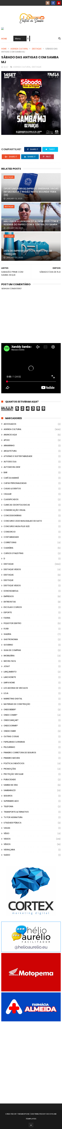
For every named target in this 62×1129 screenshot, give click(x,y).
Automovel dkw (12, 467)
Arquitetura (10, 451)
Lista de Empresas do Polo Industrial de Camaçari (28, 252)
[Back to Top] (31, 1125)
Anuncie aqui (10, 434)
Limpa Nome (9, 682)
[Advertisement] (31, 1058)
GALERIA (7, 634)
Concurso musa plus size (17, 526)
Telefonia (8, 806)
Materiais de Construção (17, 704)
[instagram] (48, 3)
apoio (7, 440)
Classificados (11, 499)
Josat (7, 666)
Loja (6, 693)
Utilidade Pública (12, 822)
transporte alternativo (16, 811)
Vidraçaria (9, 849)
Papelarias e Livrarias (14, 741)
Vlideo (7, 855)
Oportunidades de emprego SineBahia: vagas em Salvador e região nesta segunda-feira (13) (31, 191)
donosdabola (11, 591)
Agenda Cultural (19, 48)
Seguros (8, 795)
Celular (7, 494)
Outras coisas (11, 736)
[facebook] (53, 3)
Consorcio (10, 531)
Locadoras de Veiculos (16, 688)
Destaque (36, 48)
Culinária (8, 547)
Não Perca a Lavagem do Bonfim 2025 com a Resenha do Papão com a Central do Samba (31, 223)
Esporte (8, 612)
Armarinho (9, 445)
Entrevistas (10, 601)
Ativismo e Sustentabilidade (18, 456)
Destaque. (9, 574)
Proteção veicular (13, 774)
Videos (7, 838)
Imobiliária (9, 655)
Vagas (7, 828)
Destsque (8, 580)
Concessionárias (12, 515)
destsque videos (12, 585)
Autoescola (10, 461)
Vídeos (7, 844)
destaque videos (12, 569)
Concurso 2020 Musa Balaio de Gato (23, 521)
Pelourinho (9, 747)
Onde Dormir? (11, 725)
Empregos (9, 596)
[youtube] (59, 3)
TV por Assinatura (13, 817)
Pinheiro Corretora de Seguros (20, 752)
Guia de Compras (12, 650)
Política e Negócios (14, 763)
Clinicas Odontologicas (17, 504)
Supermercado (11, 801)
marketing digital (13, 698)
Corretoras (10, 542)
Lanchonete (10, 677)
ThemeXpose (23, 1114)
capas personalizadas (15, 483)
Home (4, 38)
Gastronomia (11, 639)
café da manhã (11, 478)
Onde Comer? (10, 715)
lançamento (10, 671)
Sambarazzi (10, 790)
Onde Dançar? (11, 720)
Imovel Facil (10, 661)
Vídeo (6, 833)
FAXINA (7, 617)
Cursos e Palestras (13, 553)
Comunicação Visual (14, 510)
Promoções (10, 768)
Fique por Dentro (12, 623)
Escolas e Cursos (13, 607)
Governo (8, 644)
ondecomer (10, 731)
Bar (5, 472)
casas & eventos (12, 488)
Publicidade (10, 779)
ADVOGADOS (10, 424)
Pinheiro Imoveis (12, 758)
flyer (6, 628)
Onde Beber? (10, 709)
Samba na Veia (11, 785)
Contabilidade (11, 537)
